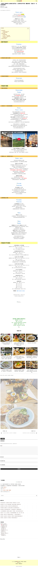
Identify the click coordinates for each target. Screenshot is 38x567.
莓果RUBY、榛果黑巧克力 (6, 36)
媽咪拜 (10, 490)
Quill (19, 562)
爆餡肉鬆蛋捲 (5, 34)
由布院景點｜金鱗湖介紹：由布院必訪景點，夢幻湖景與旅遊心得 (9, 507)
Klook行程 (23, 325)
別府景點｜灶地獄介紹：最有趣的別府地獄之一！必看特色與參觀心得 (10, 514)
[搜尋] (36, 495)
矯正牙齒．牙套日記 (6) (4, 533)
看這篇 (24, 16)
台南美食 (6, 375)
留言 (1, 445)
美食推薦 (9, 375)
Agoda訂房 (19, 325)
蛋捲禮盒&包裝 (5, 37)
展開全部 (1, 523)
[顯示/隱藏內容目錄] (28, 28)
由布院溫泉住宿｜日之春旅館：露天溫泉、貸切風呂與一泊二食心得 (10, 502)
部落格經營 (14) (3, 535)
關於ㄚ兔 (5, 487)
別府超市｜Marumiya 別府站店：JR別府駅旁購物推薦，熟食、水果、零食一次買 (12, 512)
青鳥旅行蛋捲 (3, 33)
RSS (19, 557)
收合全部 (5, 523)
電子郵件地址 (2, 460)
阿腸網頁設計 (20, 563)
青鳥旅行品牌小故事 (6, 31)
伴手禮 (3, 375)
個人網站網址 (2, 464)
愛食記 (7, 490)
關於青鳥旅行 (3, 30)
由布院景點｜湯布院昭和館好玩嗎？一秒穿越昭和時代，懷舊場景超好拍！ (11, 509)
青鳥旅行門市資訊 (4, 38)
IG (23, 323)
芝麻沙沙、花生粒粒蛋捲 (6, 35)
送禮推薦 (12, 375)
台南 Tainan (2, 7)
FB (3, 488)
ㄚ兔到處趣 (18, 1)
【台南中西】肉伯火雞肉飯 (31, 342)
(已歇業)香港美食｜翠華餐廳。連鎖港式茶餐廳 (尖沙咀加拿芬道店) (31, 357)
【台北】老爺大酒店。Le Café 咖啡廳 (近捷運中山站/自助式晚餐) (32, 371)
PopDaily (4, 490)
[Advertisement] (19, 546)
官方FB (20, 290)
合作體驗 (6, 7)
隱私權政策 (20, 566)
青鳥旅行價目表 (5, 32)
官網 (17, 290)
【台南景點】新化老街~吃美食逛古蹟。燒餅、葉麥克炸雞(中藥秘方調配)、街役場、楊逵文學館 (6, 357)
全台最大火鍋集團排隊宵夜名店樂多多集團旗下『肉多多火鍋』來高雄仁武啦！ (19, 344)
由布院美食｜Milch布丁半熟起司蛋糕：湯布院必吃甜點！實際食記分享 (10, 504)
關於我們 (17, 566)
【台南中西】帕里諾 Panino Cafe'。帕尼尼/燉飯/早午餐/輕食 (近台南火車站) (19, 357)
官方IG (23, 290)
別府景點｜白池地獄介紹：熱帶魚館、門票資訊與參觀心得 (8, 517)
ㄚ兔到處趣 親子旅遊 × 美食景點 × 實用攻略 (20, 561)
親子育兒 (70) (3, 534)
